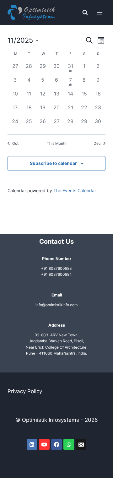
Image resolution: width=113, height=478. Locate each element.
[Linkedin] (32, 444)
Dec (97, 143)
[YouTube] (44, 444)
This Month (57, 143)
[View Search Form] (85, 12)
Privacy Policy (25, 391)
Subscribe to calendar (53, 163)
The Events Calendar (74, 190)
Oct (15, 143)
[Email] (81, 444)
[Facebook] (56, 444)
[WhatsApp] (68, 444)
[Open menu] (99, 12)
